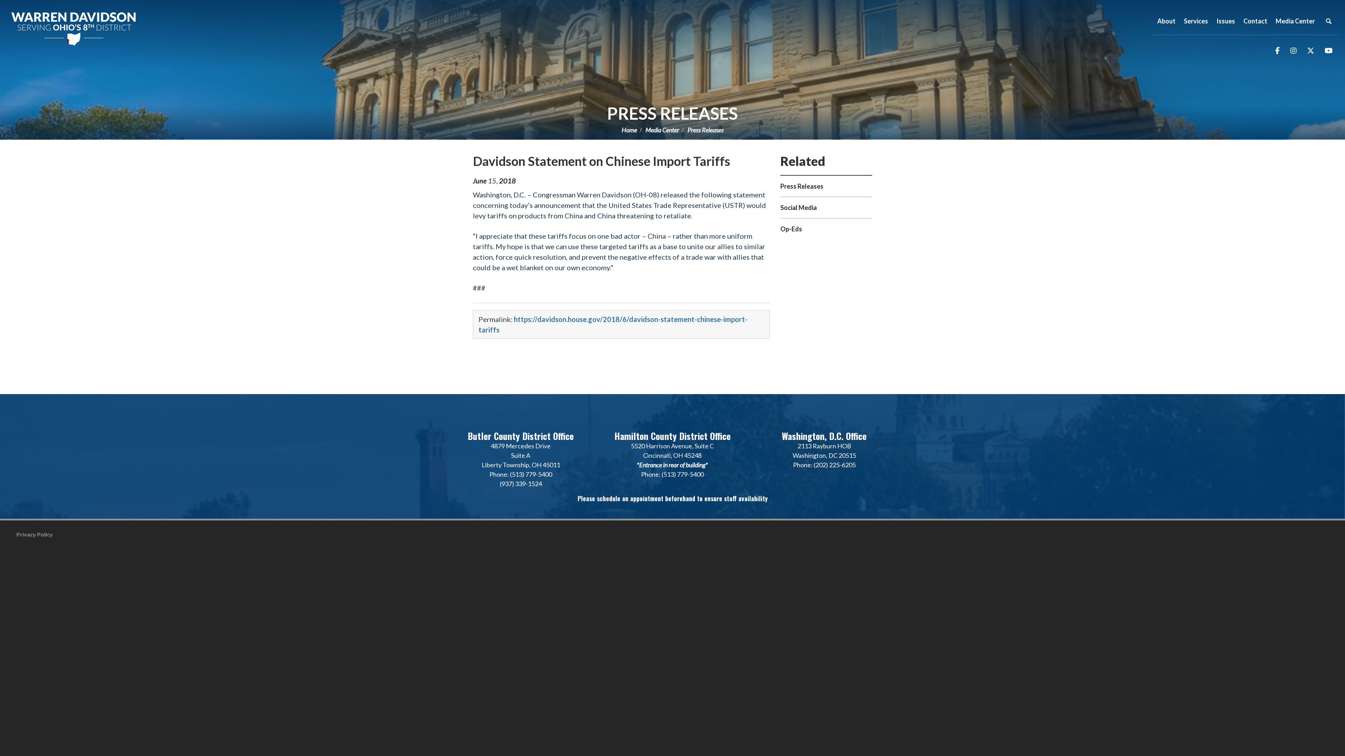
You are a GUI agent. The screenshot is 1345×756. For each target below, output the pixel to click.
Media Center (662, 130)
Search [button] (1328, 21)
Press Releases (672, 113)
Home (629, 130)
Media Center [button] (1295, 21)
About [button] (1166, 21)
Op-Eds (791, 229)
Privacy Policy (34, 534)
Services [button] (1196, 21)
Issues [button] (1225, 21)
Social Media (798, 207)
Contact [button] (1255, 21)
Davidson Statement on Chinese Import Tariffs (601, 161)
